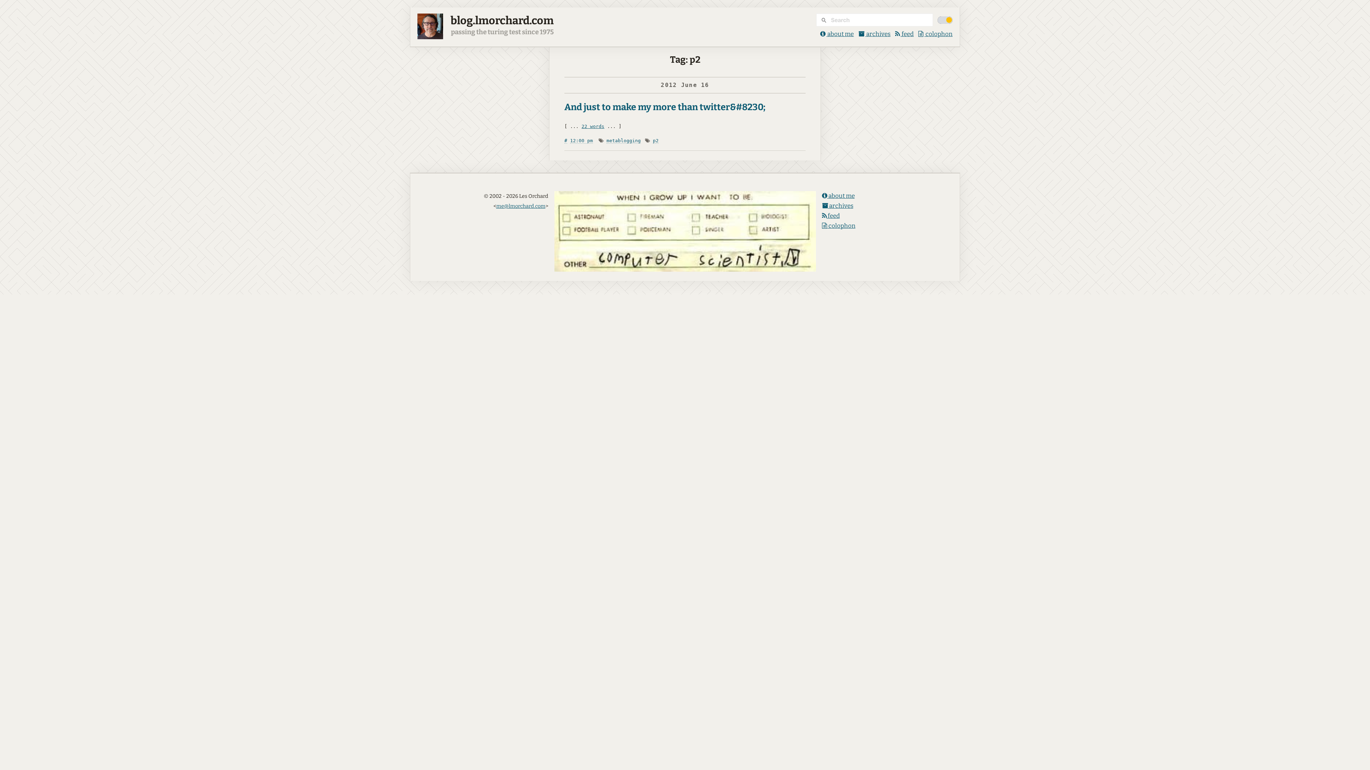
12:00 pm (581, 140)
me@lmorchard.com (521, 206)
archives (877, 34)
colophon (938, 34)
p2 (656, 140)
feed (907, 34)
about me (840, 34)
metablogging (624, 140)
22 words (593, 126)
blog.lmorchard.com (502, 20)
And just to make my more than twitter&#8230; (664, 107)
